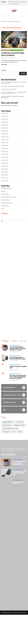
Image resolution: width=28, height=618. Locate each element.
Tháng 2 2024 (4, 160)
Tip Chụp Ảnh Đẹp (5, 200)
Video (2, 208)
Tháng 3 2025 (4, 125)
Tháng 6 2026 (4, 113)
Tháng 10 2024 (5, 139)
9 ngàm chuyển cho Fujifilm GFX (9, 89)
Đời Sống (3, 191)
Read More (4, 64)
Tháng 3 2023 (4, 177)
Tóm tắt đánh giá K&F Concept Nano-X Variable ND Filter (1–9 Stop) (17, 348)
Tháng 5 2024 (4, 151)
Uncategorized (4, 205)
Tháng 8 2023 (4, 163)
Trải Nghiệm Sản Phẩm (17, 50)
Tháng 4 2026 (4, 119)
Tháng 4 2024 (4, 154)
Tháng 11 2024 (5, 136)
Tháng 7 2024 (4, 145)
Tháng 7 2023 (4, 166)
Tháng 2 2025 (4, 128)
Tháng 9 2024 (4, 142)
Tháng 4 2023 (4, 175)
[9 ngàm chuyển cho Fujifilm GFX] (6, 483)
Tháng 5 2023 (4, 172)
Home (4, 21)
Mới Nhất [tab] (6, 341)
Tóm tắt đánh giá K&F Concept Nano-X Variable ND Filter (19, 462)
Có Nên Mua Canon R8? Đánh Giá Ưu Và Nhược (12, 54)
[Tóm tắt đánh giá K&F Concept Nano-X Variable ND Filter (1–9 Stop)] (6, 462)
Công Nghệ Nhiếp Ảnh (6, 188)
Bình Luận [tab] (23, 341)
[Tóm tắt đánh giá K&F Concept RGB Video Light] (6, 472)
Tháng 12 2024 (5, 134)
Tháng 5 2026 (4, 116)
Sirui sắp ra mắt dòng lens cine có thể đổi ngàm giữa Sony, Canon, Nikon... (18, 377)
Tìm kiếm (3, 70)
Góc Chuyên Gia (6, 50)
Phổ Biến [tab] (14, 341)
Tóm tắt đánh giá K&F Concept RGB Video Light (12, 86)
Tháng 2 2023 (4, 180)
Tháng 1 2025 (4, 131)
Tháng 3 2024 (4, 157)
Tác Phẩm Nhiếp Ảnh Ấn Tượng (8, 197)
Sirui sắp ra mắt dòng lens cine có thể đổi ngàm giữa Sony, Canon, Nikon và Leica (14, 93)
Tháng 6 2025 (4, 122)
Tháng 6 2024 (4, 148)
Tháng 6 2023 (4, 169)
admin (3, 58)
